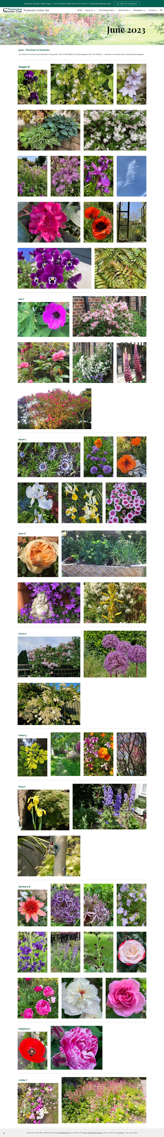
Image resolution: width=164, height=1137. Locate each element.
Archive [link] (152, 10)
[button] (161, 10)
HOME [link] (79, 10)
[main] (82, 29)
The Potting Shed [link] (105, 10)
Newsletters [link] (138, 10)
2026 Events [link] (123, 10)
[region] (82, 3)
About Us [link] (89, 10)
